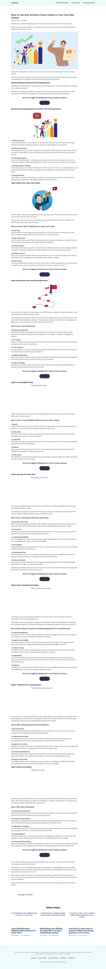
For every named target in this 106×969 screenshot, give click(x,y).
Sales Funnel (75, 3)
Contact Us (71, 958)
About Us (34, 958)
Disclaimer (63, 958)
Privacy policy (42, 958)
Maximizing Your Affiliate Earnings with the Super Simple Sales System (51, 931)
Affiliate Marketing (61, 3)
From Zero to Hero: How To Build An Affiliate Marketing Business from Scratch (81, 931)
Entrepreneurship (89, 3)
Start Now (44, 103)
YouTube (24, 20)
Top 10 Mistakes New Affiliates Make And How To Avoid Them (23, 931)
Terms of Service (53, 958)
